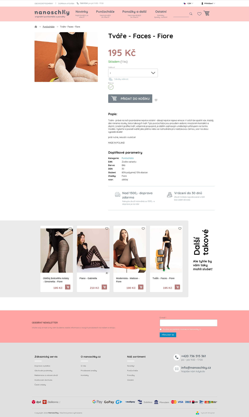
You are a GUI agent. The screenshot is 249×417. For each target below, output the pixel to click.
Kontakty (85, 375)
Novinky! (130, 366)
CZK (189, 3)
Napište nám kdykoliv (196, 369)
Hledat (191, 14)
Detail (69, 287)
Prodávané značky (89, 370)
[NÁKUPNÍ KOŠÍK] (206, 14)
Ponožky (131, 375)
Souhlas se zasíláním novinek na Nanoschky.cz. (182, 329)
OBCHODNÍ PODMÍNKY (44, 3)
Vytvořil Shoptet (208, 413)
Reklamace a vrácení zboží (46, 375)
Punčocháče (128, 158)
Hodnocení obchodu (43, 380)
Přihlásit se (168, 335)
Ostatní (130, 380)
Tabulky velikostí (121, 79)
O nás (83, 366)
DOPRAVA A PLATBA (66, 3)
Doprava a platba (42, 366)
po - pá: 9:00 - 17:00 (193, 357)
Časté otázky (40, 385)
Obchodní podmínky (43, 370)
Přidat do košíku (135, 99)
